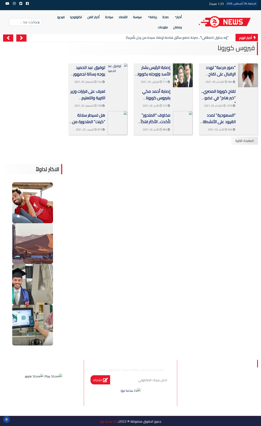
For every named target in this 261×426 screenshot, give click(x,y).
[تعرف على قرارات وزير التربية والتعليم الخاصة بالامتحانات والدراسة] (117, 99)
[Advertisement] (163, 172)
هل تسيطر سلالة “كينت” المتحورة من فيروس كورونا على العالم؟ (88, 124)
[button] (21, 38)
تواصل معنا (197, 391)
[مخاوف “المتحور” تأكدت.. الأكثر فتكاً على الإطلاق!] (183, 122)
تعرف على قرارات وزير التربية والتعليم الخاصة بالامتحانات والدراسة (88, 101)
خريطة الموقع (232, 399)
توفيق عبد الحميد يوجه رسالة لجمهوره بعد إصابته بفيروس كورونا (88, 77)
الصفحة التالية (244, 141)
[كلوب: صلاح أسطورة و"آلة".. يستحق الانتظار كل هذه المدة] (32, 202)
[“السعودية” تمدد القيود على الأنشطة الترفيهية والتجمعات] (248, 122)
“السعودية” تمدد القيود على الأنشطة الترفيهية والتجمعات (219, 121)
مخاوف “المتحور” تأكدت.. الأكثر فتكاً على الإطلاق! (155, 121)
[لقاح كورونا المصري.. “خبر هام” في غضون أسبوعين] (248, 99)
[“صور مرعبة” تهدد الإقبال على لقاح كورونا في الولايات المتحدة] (248, 75)
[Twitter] (49, 391)
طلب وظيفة (203, 399)
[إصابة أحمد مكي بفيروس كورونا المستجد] (183, 99)
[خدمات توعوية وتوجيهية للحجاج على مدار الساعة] (32, 325)
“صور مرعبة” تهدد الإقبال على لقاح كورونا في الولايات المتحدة (220, 77)
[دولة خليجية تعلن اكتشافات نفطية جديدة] (32, 243)
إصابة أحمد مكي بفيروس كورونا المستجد (156, 97)
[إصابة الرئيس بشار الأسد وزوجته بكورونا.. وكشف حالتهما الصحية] (183, 75)
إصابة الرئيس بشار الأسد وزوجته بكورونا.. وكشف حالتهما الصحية (152, 77)
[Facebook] (60, 391)
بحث (37, 22)
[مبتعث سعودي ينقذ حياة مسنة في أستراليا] (32, 284)
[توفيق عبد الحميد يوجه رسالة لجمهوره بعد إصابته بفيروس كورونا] (117, 68)
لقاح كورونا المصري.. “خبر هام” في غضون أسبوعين (218, 97)
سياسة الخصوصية (229, 391)
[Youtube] (27, 391)
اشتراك (98, 380)
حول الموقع (234, 382)
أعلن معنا (237, 408)
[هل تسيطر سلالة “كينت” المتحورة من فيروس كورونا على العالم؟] (117, 122)
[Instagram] (38, 391)
